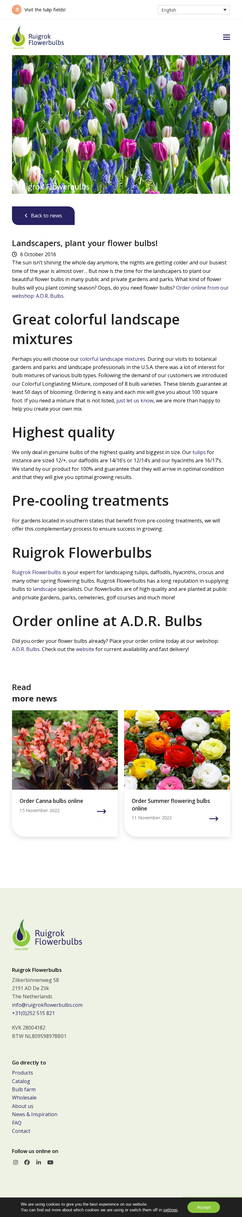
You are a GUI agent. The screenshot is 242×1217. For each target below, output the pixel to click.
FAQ (16, 1122)
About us (22, 1106)
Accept (203, 1207)
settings (170, 1210)
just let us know (134, 400)
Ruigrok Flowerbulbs (36, 572)
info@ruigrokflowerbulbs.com (47, 1004)
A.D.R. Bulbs (26, 649)
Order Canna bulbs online (51, 801)
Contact (21, 1131)
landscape (44, 588)
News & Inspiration (34, 1114)
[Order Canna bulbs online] (65, 749)
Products (22, 1072)
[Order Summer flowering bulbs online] (177, 749)
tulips (199, 452)
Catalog (21, 1081)
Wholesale (24, 1097)
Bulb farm (24, 1089)
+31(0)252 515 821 (33, 1013)
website (85, 649)
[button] (226, 37)
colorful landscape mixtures (112, 358)
